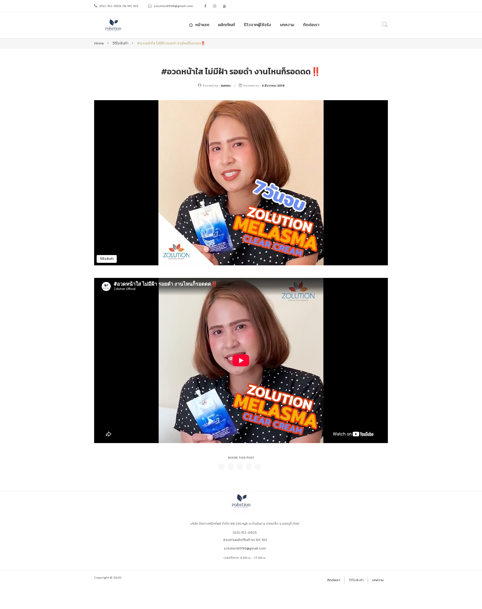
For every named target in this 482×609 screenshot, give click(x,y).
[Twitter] (230, 466)
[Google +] (249, 466)
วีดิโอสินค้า (120, 43)
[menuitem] (198, 24)
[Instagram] (214, 6)
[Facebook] (205, 6)
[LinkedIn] (258, 466)
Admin (226, 85)
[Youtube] (224, 6)
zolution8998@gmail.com (245, 548)
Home (99, 43)
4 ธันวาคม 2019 (273, 85)
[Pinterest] (239, 466)
